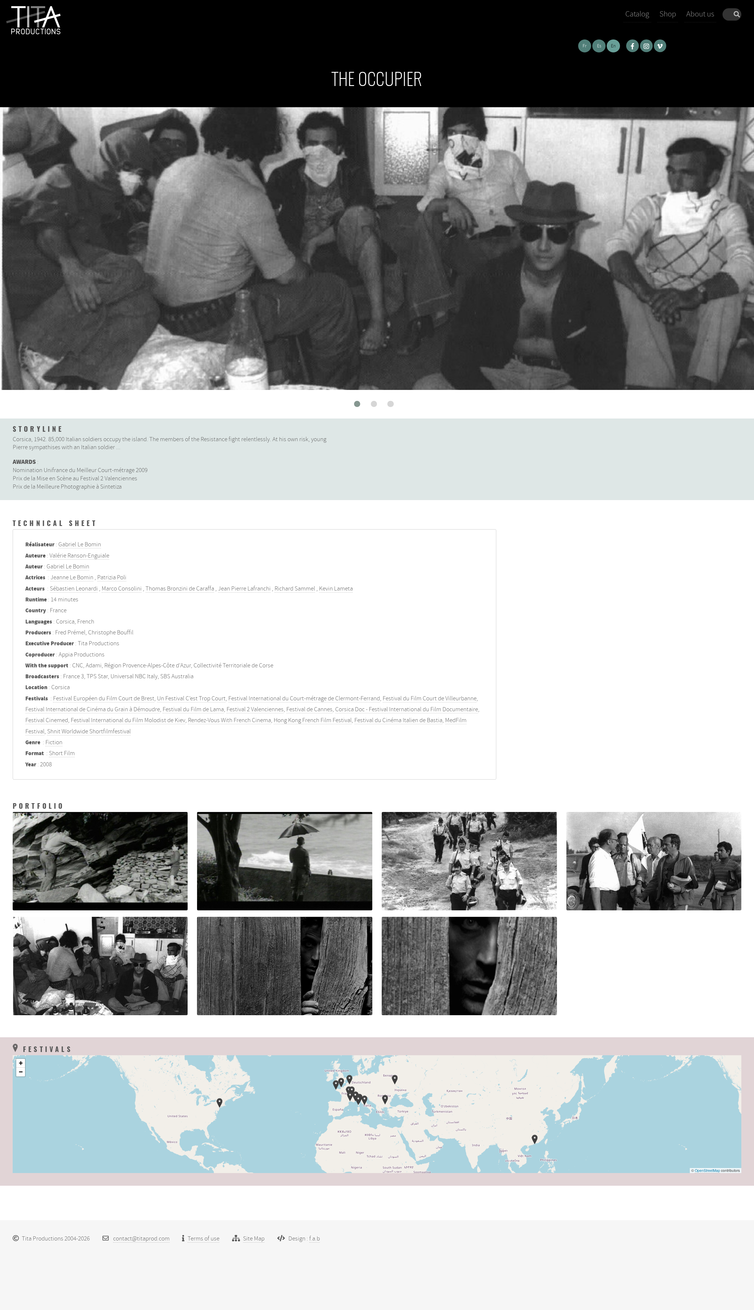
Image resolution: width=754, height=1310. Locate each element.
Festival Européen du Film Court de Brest (103, 698)
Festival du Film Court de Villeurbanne (430, 698)
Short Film (62, 753)
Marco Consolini (122, 588)
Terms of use (203, 1238)
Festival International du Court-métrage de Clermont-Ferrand (304, 698)
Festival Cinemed (46, 720)
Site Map (253, 1238)
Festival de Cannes (309, 709)
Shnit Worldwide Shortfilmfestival (89, 731)
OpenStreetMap (707, 1170)
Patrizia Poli (111, 577)
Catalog (637, 14)
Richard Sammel (295, 588)
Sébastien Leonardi (74, 588)
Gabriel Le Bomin (79, 544)
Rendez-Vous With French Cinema (229, 720)
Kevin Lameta (336, 588)
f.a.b (314, 1238)
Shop (667, 14)
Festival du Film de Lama (193, 709)
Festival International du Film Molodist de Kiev (128, 720)
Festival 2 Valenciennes (255, 709)
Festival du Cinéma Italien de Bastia (398, 720)
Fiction (53, 742)
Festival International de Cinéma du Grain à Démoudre (92, 709)
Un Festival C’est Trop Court (191, 698)
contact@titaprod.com (141, 1238)
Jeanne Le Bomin (71, 577)
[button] (357, 404)
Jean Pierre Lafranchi (244, 588)
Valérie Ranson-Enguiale (79, 555)
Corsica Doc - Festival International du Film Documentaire (406, 709)
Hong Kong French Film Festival (313, 720)
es (599, 46)
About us (700, 14)
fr (584, 46)
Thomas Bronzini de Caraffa (179, 588)
